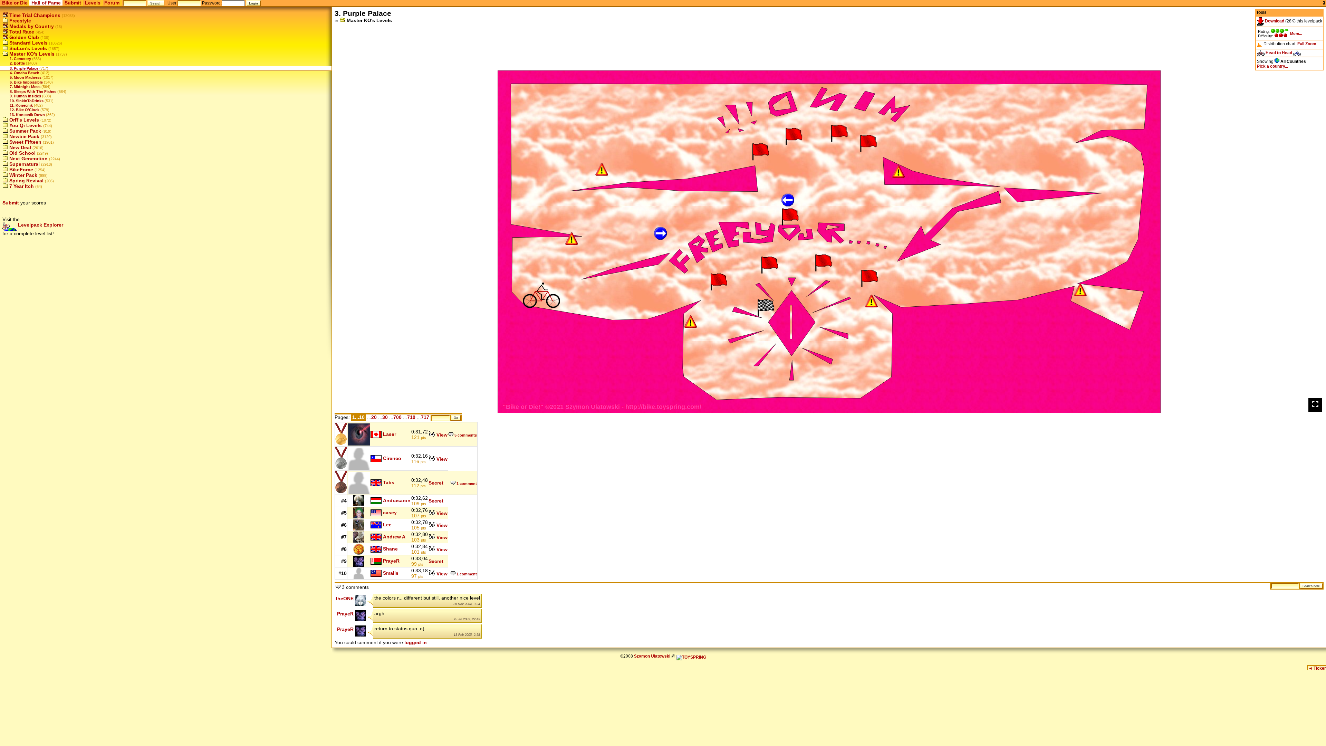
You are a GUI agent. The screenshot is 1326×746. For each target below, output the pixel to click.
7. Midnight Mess (25, 87)
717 (425, 417)
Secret (436, 483)
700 (397, 417)
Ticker (1317, 668)
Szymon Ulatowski (652, 656)
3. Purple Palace (24, 68)
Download (1274, 21)
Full (1300, 43)
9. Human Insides (25, 96)
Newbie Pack (23, 136)
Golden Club (23, 37)
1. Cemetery (20, 59)
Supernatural (24, 164)
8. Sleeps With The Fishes (33, 91)
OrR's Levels (23, 120)
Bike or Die (15, 3)
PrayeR (391, 561)
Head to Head (1279, 52)
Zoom (1310, 43)
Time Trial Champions (34, 15)
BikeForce (20, 169)
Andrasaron (397, 500)
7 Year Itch (21, 186)
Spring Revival (26, 180)
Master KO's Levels (31, 54)
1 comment (466, 483)
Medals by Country (31, 26)
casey (390, 512)
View (441, 435)
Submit (73, 3)
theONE (345, 598)
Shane (390, 549)
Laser (389, 434)
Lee (387, 524)
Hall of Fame (46, 3)
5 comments (465, 435)
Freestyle (19, 20)
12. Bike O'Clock (24, 110)
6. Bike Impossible (26, 82)
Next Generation (28, 158)
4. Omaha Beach (24, 73)
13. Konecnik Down (27, 115)
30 (385, 417)
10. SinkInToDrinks (27, 101)
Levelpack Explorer (40, 225)
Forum (111, 3)
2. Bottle (17, 63)
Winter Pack (22, 175)
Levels (92, 3)
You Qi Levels (25, 125)
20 (374, 417)
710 (411, 417)
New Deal (19, 147)
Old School (22, 153)
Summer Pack (24, 131)
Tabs (388, 482)
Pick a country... (1272, 66)
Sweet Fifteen (24, 142)
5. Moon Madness (25, 77)
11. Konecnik (21, 105)
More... (1296, 33)
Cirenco (392, 458)
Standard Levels (28, 43)
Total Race (21, 32)
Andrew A (394, 536)
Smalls (390, 573)
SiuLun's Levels (27, 48)
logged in (415, 642)
